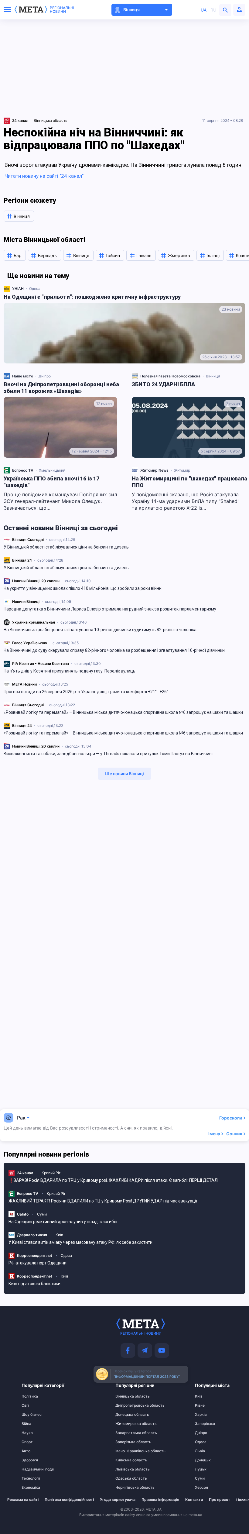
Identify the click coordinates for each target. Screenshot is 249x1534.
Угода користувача (117, 1500)
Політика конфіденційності (69, 1500)
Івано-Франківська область (127, 1451)
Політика (30, 1396)
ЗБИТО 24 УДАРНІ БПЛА (163, 384)
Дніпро (45, 376)
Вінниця (213, 376)
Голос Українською (29, 643)
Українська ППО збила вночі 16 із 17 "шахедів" (51, 481)
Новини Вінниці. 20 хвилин (36, 581)
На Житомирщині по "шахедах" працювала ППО (189, 481)
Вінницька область (50, 120)
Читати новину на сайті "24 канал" (44, 176)
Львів (200, 1451)
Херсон (201, 1487)
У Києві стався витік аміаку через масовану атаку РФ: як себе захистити (80, 1242)
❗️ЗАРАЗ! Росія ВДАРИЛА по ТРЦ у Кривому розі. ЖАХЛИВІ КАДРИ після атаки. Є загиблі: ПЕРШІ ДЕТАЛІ (113, 1180)
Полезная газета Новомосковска (170, 376)
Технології (31, 1478)
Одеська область (127, 1478)
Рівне (200, 1405)
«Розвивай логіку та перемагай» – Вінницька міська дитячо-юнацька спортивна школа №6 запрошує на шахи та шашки (123, 712)
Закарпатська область (127, 1433)
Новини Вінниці (25, 601)
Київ (59, 1235)
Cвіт (25, 1405)
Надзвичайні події (33, 1469)
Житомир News (154, 470)
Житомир (182, 470)
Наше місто (22, 376)
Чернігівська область (127, 1487)
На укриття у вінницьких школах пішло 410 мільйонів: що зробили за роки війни (83, 588)
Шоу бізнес (32, 1414)
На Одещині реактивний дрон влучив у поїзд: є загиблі (63, 1221)
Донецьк (203, 1460)
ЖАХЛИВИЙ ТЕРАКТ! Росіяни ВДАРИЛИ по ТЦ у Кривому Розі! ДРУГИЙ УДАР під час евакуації (103, 1201)
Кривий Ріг (51, 1173)
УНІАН (18, 288)
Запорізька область (127, 1442)
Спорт (27, 1442)
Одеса (34, 288)
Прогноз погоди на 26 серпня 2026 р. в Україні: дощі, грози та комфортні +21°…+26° (86, 691)
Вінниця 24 (22, 560)
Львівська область (127, 1469)
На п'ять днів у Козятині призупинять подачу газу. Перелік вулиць (69, 671)
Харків (201, 1414)
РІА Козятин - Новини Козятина (40, 663)
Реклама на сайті (23, 1500)
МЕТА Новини (24, 684)
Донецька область (127, 1414)
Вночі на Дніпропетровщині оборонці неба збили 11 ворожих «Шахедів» (61, 387)
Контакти (194, 1500)
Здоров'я (30, 1460)
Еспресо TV (22, 470)
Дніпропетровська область (127, 1405)
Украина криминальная (33, 622)
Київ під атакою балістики (34, 1283)
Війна (26, 1424)
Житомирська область (127, 1424)
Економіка (31, 1487)
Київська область (127, 1460)
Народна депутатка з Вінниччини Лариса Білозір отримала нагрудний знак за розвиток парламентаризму (110, 609)
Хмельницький (52, 470)
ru (213, 9)
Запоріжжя (205, 1424)
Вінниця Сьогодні (28, 539)
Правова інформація (160, 1500)
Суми (42, 1214)
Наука (27, 1433)
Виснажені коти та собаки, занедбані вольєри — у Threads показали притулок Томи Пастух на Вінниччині (108, 753)
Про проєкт (219, 1500)
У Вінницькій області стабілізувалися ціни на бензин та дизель (66, 547)
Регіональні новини (62, 9)
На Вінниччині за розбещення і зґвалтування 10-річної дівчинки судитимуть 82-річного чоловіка (100, 629)
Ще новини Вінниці (124, 773)
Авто (26, 1451)
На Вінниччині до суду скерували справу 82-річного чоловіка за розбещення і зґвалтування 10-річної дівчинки (114, 650)
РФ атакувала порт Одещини (38, 1263)
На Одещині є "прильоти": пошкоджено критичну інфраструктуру (92, 297)
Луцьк (200, 1469)
